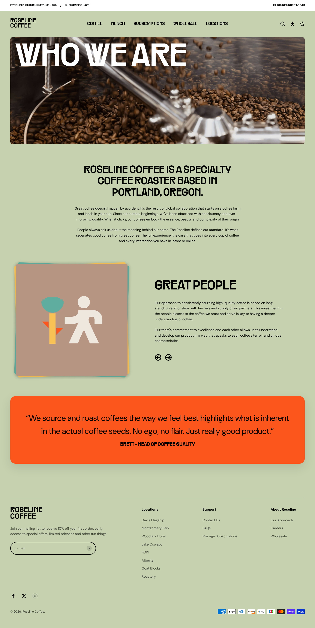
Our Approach (282, 520)
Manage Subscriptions (219, 536)
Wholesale (185, 24)
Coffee (95, 24)
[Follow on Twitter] (24, 596)
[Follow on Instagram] (35, 596)
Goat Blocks (151, 568)
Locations (217, 24)
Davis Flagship (153, 520)
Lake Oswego (152, 544)
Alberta (147, 560)
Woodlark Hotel (154, 536)
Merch (118, 24)
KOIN (145, 552)
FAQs (206, 528)
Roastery (149, 576)
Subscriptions (149, 24)
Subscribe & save (77, 5)
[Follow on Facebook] (13, 596)
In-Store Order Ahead (289, 5)
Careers (277, 528)
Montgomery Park (155, 528)
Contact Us (211, 520)
